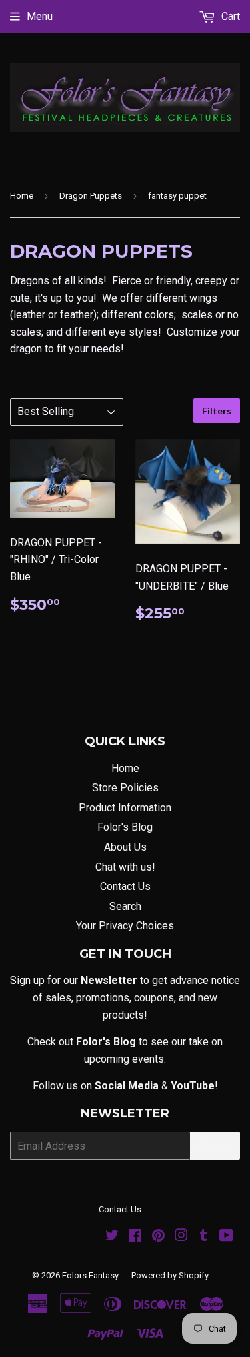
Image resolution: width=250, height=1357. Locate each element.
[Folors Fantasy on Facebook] (135, 1236)
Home (21, 196)
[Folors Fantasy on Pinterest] (158, 1236)
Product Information (125, 807)
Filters (216, 410)
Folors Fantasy (90, 1275)
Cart (229, 16)
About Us (125, 847)
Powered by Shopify (170, 1275)
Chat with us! (125, 867)
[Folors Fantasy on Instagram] (181, 1236)
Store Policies (125, 787)
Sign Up (215, 1146)
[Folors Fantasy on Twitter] (112, 1236)
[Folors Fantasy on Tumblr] (203, 1236)
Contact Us (125, 886)
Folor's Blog (125, 827)
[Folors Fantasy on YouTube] (226, 1236)
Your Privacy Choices (125, 925)
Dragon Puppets (90, 196)
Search (125, 906)
